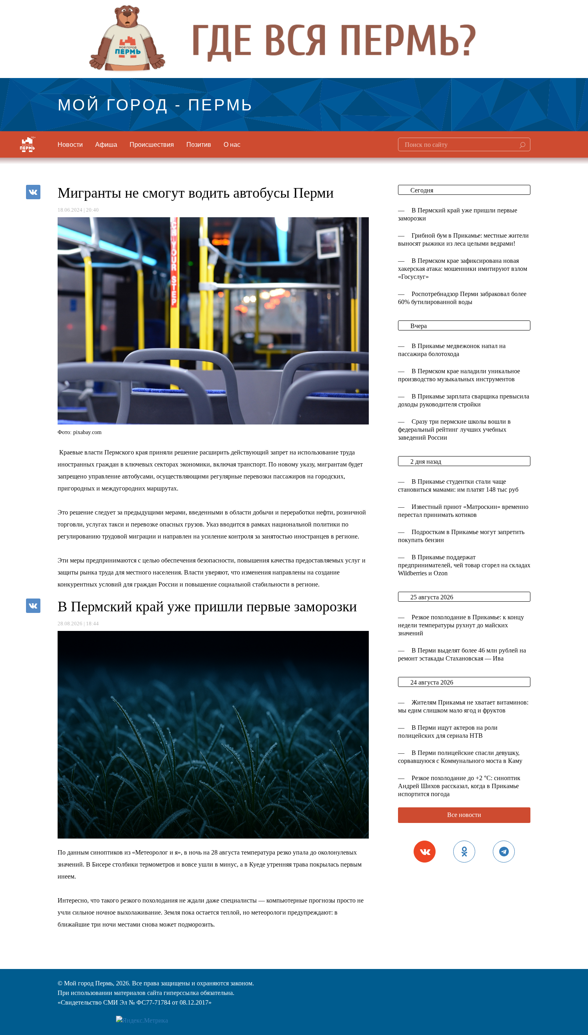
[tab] (425, 852)
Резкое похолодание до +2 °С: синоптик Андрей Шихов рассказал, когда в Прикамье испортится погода (459, 786)
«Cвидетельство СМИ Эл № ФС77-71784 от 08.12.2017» (135, 1002)
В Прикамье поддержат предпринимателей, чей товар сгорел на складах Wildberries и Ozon (464, 565)
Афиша (106, 144)
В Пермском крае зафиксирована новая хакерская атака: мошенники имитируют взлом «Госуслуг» (462, 268)
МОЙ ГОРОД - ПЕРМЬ (156, 103)
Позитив (198, 144)
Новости (70, 144)
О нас (232, 144)
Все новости (464, 814)
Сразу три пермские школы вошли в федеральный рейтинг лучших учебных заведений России (454, 429)
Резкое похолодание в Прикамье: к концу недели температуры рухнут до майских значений (461, 625)
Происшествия (152, 144)
